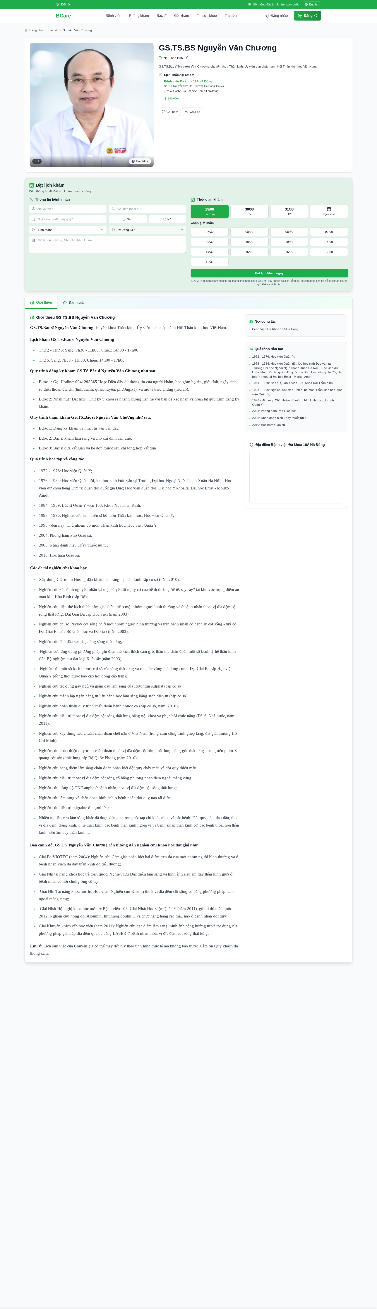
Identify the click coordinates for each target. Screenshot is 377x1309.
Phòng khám (139, 15)
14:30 (210, 252)
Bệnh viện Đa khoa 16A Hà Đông (188, 81)
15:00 (249, 252)
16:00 (329, 252)
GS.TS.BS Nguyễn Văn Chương (218, 47)
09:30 (210, 242)
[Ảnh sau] (148, 104)
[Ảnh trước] (34, 104)
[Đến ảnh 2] (95, 156)
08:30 (289, 231)
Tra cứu (231, 15)
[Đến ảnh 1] (90, 156)
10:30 (289, 242)
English (314, 4)
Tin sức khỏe (207, 15)
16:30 (210, 262)
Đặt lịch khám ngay (269, 273)
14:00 (329, 242)
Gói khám (181, 15)
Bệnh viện (113, 15)
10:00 (249, 242)
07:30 (210, 231)
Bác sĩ (161, 15)
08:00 (249, 231)
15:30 (289, 252)
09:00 (329, 231)
